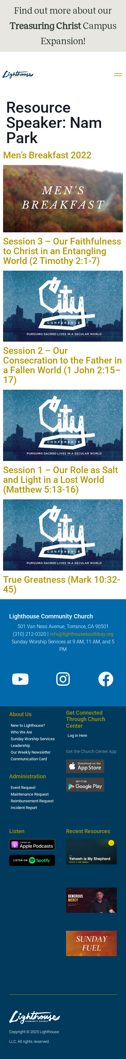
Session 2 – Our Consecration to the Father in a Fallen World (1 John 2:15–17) (62, 365)
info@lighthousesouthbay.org (81, 634)
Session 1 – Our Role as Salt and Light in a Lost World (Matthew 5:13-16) (60, 480)
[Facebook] (106, 679)
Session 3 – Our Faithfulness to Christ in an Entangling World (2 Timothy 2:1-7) (62, 251)
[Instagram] (63, 679)
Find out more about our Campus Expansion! (63, 26)
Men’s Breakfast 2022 (47, 155)
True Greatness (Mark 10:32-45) (61, 584)
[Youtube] (20, 679)
